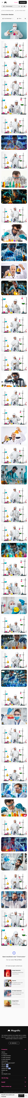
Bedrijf (3, 1082)
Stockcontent (4, 1061)
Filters (20, 18)
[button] (14, 1043)
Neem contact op (6, 1086)
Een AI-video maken (21, 10)
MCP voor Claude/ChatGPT (8, 1063)
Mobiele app (4, 1070)
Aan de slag (4, 1078)
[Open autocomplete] (3, 6)
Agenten (4, 1064)
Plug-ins (4, 1066)
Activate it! (21, 1095)
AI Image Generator (6, 1055)
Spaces (3, 1052)
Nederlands (14, 1043)
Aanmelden (23, 2)
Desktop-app (5, 1068)
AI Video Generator (6, 1057)
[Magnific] (14, 1031)
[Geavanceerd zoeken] (25, 18)
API (2, 1072)
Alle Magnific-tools (6, 1074)
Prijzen (16, 2)
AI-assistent (4, 1054)
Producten (4, 1049)
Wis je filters (18, 960)
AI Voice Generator (5, 1059)
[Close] (26, 1096)
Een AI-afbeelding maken (8, 10)
